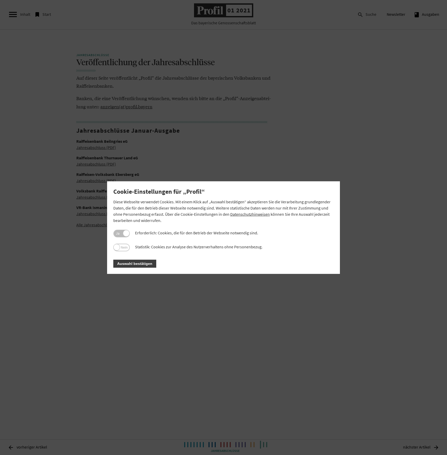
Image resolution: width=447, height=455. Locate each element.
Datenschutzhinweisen (250, 214)
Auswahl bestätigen (134, 264)
